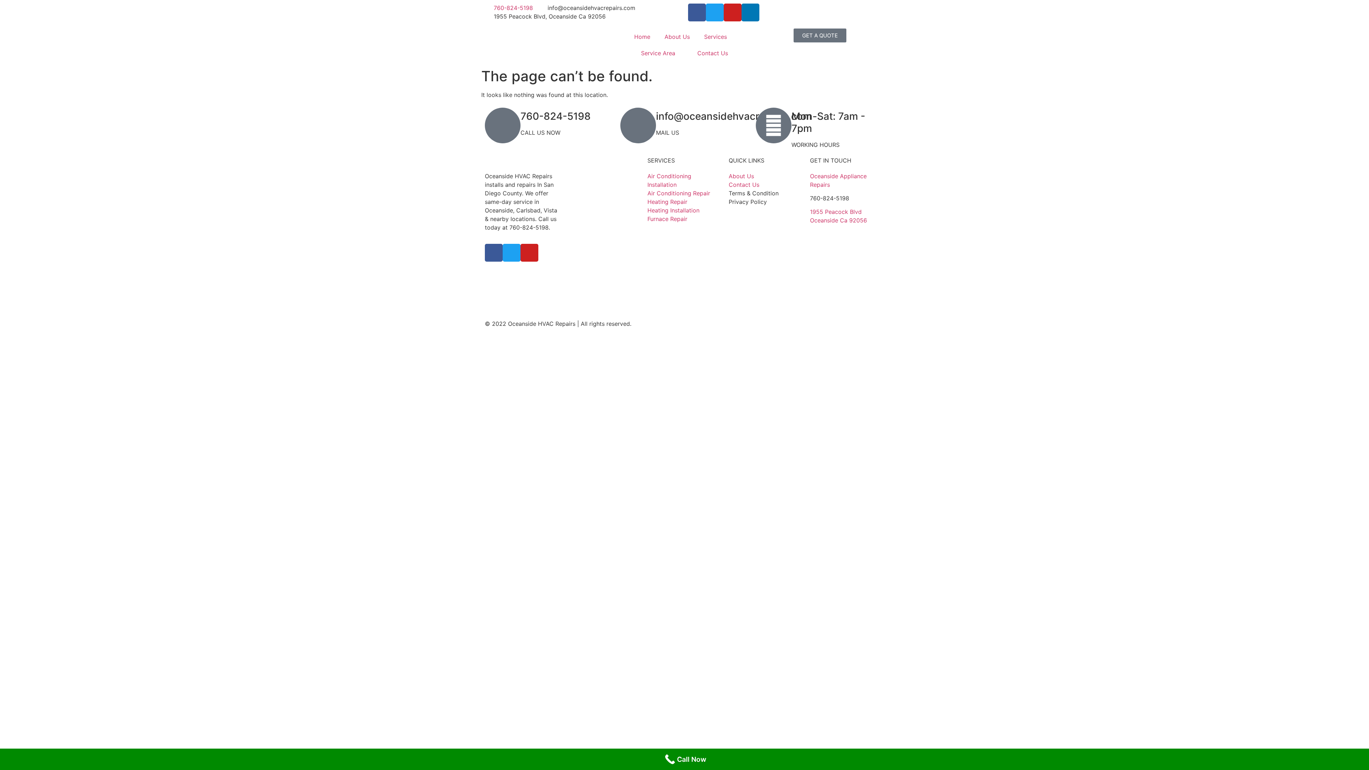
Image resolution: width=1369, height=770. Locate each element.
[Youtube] (733, 12)
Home (642, 36)
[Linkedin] (750, 12)
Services (715, 36)
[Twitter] (715, 12)
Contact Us (712, 53)
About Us (677, 36)
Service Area (658, 53)
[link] (836, 211)
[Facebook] (697, 12)
